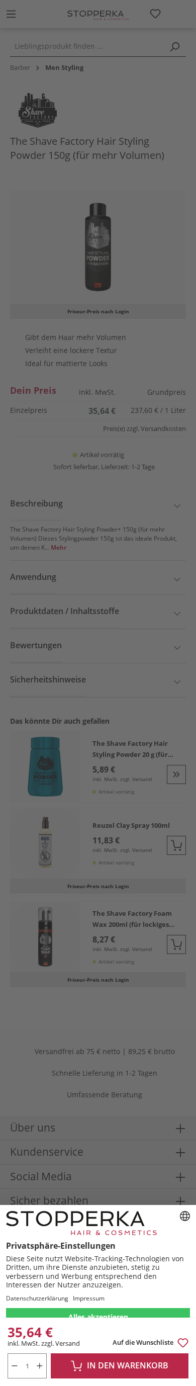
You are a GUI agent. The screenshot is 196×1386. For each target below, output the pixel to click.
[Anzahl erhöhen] (40, 1365)
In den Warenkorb (127, 1365)
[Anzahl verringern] (14, 1365)
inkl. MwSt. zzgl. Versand (44, 1343)
